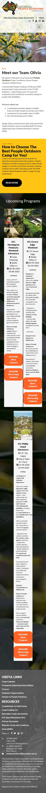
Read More (12, 182)
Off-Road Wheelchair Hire (13, 718)
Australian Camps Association (15, 714)
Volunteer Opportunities (13, 693)
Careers (5, 689)
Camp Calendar (8, 682)
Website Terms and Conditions (15, 725)
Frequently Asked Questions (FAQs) (17, 685)
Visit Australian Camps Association (19, 18)
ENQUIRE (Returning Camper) (13, 374)
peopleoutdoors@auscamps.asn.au (21, 754)
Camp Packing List (10, 710)
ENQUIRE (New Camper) (13, 359)
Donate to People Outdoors (14, 697)
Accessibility (7, 729)
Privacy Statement (10, 721)
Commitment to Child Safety (14, 706)
